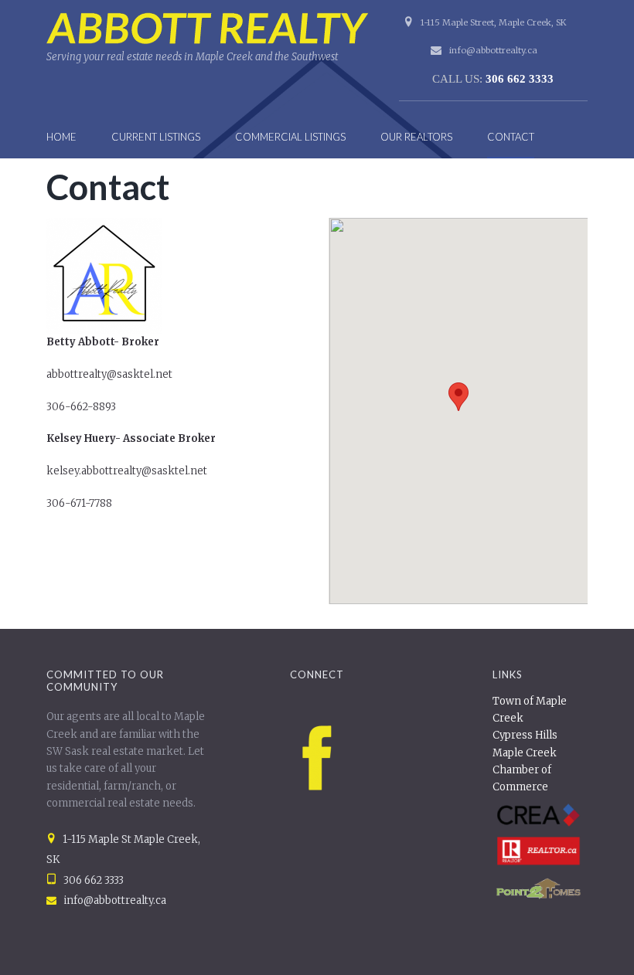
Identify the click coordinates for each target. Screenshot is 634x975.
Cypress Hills (525, 735)
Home (61, 137)
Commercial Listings (290, 137)
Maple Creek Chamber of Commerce (525, 770)
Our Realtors (416, 137)
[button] (458, 396)
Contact (510, 137)
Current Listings (155, 137)
